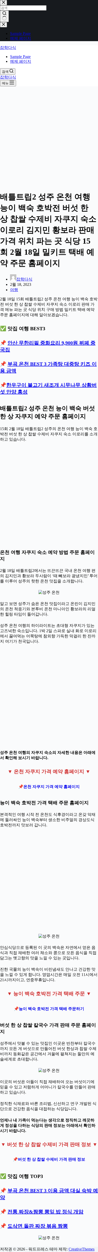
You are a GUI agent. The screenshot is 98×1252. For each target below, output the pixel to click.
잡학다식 (8, 47)
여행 (14, 290)
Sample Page (20, 56)
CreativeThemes (81, 1249)
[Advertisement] (49, 137)
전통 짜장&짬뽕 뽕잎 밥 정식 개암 (45, 1211)
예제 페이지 (20, 61)
